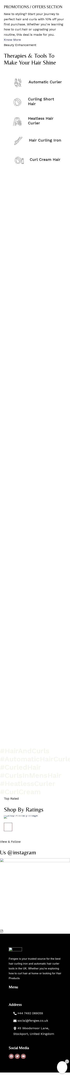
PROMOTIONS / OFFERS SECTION (33, 6)
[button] (8, 827)
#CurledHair (20, 767)
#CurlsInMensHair (30, 775)
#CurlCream (20, 792)
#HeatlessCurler (27, 784)
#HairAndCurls (24, 751)
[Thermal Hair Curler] (35, 817)
